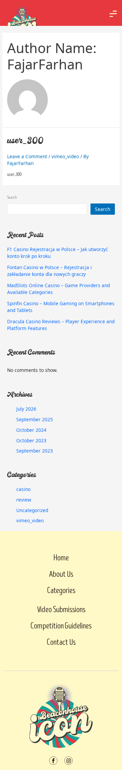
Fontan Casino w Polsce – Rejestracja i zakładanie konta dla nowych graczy (49, 271)
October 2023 (31, 440)
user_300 (25, 141)
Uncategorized (32, 510)
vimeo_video (65, 156)
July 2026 (26, 409)
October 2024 (31, 430)
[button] (113, 13)
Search (12, 197)
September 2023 (34, 450)
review (23, 499)
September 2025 (34, 419)
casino (23, 489)
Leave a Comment (27, 156)
